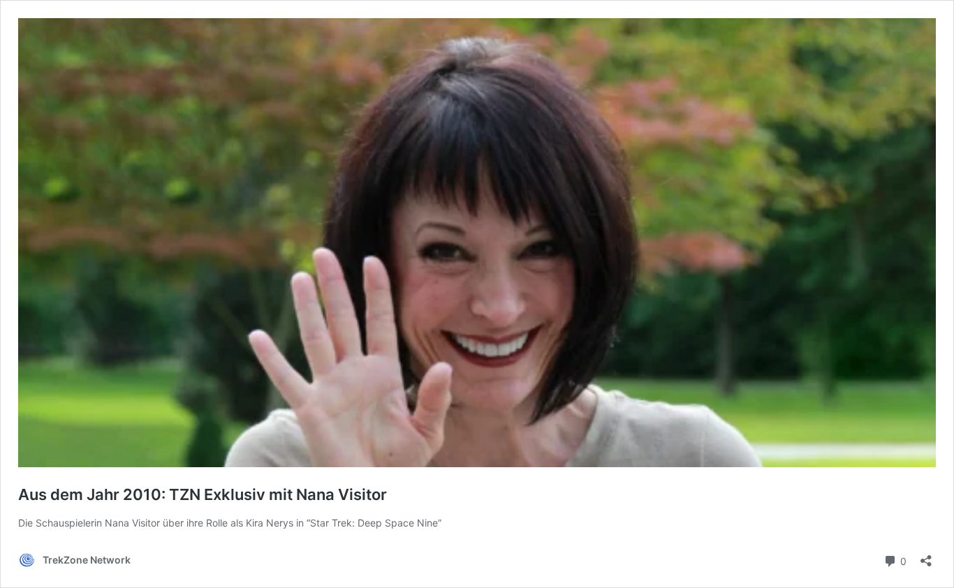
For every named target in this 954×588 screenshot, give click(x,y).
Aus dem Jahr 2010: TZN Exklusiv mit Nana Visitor (202, 494)
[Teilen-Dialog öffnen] (926, 556)
